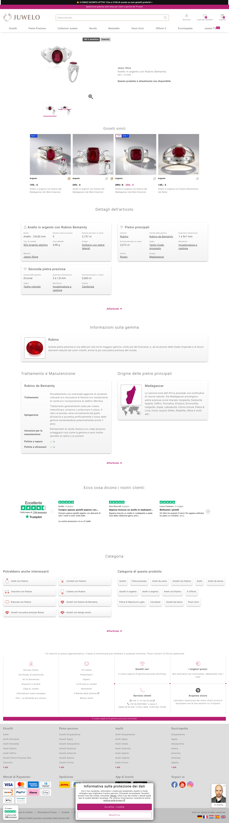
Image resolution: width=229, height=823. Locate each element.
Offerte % (161, 28)
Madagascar (156, 257)
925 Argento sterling (36, 245)
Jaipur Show (31, 257)
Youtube (182, 784)
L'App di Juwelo (31, 688)
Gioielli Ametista (67, 748)
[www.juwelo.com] (223, 817)
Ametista (176, 758)
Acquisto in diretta (30, 684)
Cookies (65, 812)
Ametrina (176, 753)
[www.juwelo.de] (199, 817)
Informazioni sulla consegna (31, 693)
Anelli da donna (215, 581)
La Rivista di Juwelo (86, 684)
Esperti (86, 679)
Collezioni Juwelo (68, 28)
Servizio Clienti (31, 670)
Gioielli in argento (128, 591)
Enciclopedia (185, 28)
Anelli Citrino (121, 762)
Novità (93, 28)
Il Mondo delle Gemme (85, 693)
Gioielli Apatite (66, 758)
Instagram (190, 784)
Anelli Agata (121, 739)
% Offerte (191, 591)
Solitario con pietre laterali (93, 246)
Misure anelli (86, 698)
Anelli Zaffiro (9, 753)
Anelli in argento (150, 591)
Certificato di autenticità (31, 674)
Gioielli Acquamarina (69, 734)
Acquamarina (178, 734)
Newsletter (86, 688)
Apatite (175, 762)
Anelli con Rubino (172, 591)
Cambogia (88, 287)
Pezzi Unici (137, 28)
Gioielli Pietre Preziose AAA (17, 758)
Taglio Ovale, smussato (157, 246)
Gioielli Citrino (66, 762)
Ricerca (166, 18)
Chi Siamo (86, 670)
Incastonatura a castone (188, 246)
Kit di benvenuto (31, 679)
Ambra (174, 748)
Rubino (124, 236)
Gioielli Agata (66, 739)
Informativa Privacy (47, 812)
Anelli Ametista (123, 748)
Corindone (155, 602)
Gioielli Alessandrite (69, 743)
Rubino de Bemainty (161, 236)
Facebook (174, 784)
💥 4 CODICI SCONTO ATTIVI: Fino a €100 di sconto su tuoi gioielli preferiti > (114, 2)
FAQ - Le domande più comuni (31, 698)
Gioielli (13, 28)
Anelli (199, 581)
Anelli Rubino (10, 748)
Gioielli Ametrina (67, 753)
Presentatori (86, 674)
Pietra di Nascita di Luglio (132, 602)
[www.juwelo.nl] (211, 817)
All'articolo (113, 309)
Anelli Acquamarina (125, 734)
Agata (174, 739)
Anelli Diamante (11, 739)
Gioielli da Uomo (174, 602)
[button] (187, 18)
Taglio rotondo (32, 287)
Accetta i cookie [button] (115, 807)
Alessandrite (177, 743)
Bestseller (114, 28)
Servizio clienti (142, 696)
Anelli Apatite (122, 753)
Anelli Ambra (121, 743)
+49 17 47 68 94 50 (142, 700)
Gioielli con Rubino (182, 581)
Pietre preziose (139, 581)
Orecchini (8, 762)
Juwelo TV (212, 28)
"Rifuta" (113, 795)
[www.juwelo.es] (217, 817)
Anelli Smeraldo (11, 743)
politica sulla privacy (113, 800)
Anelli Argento (122, 758)
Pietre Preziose (37, 28)
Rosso (124, 257)
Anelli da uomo (159, 581)
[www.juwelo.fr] (205, 817)
